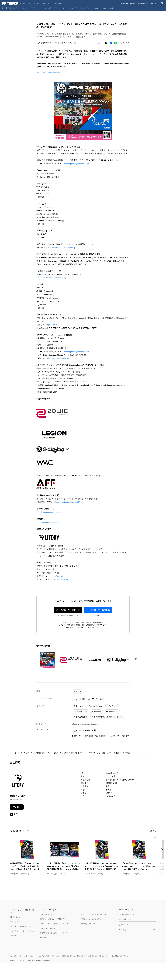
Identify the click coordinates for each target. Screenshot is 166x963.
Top (3, 8)
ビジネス (95, 8)
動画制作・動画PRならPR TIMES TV (52, 919)
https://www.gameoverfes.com (48, 73)
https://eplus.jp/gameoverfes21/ (76, 163)
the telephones (112, 712)
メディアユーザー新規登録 (98, 610)
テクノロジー (13, 8)
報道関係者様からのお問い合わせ (73, 956)
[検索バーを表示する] (162, 3)
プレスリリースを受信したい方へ (22, 926)
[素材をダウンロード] (123, 43)
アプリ (34, 8)
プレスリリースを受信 (126, 3)
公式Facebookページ (126, 914)
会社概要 (13, 956)
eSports (91, 706)
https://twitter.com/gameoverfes (49, 512)
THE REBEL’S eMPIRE (102, 717)
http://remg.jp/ (52, 325)
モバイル (25, 8)
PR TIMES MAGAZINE (47, 928)
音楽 (76, 699)
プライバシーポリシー (27, 956)
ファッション (68, 8)
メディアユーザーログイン (68, 610)
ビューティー (54, 8)
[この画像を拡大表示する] (47, 660)
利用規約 (55, 956)
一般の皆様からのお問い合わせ (121, 956)
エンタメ (42, 8)
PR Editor (43, 938)
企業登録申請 (143, 3)
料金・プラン (15, 922)
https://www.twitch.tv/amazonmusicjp (60, 248)
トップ (14, 753)
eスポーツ (96, 712)
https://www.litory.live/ (59, 579)
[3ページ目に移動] (155, 837)
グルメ (104, 8)
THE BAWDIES (80, 717)
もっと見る (152, 831)
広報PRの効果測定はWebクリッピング (53, 933)
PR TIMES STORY (46, 914)
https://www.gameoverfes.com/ (85, 724)
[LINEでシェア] (115, 43)
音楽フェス (78, 706)
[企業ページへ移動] (18, 781)
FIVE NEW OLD (81, 712)
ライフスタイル (82, 8)
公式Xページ (123, 925)
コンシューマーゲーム (92, 699)
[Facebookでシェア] (111, 43)
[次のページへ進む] (135, 658)
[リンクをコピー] (127, 43)
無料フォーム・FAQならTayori (91, 919)
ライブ (119, 717)
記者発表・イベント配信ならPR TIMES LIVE (55, 924)
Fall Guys (112, 706)
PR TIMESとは (15, 917)
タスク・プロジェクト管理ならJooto (93, 914)
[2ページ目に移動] (154, 837)
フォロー (17, 807)
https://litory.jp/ (57, 576)
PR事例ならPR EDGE (88, 924)
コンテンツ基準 (43, 956)
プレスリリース (26, 753)
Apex (101, 706)
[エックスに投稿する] (106, 43)
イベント (77, 691)
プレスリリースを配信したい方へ (22, 931)
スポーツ (112, 8)
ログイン (154, 3)
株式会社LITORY (42, 753)
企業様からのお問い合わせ (97, 956)
